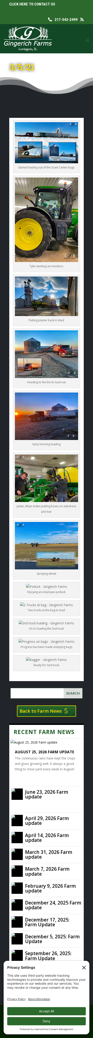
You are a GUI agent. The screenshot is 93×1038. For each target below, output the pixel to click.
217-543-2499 (65, 19)
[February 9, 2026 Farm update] (17, 888)
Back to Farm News (41, 711)
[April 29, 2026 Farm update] (17, 820)
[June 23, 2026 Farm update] (17, 794)
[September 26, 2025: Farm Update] (17, 955)
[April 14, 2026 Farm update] (17, 837)
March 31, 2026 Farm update (48, 854)
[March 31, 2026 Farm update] (17, 854)
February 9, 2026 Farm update (50, 888)
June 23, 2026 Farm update (46, 794)
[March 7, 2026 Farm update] (17, 871)
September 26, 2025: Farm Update (48, 955)
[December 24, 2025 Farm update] (17, 905)
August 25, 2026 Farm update (44, 751)
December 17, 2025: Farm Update (47, 922)
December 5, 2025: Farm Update (52, 938)
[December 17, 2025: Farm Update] (17, 922)
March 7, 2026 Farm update (47, 871)
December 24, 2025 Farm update (53, 905)
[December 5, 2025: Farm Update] (17, 938)
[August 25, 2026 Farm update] (46, 742)
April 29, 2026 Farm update (47, 820)
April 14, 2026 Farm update (47, 837)
